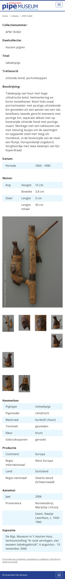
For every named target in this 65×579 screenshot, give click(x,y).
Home (5, 16)
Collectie (15, 16)
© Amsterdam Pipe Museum (14, 575)
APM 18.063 (27, 16)
